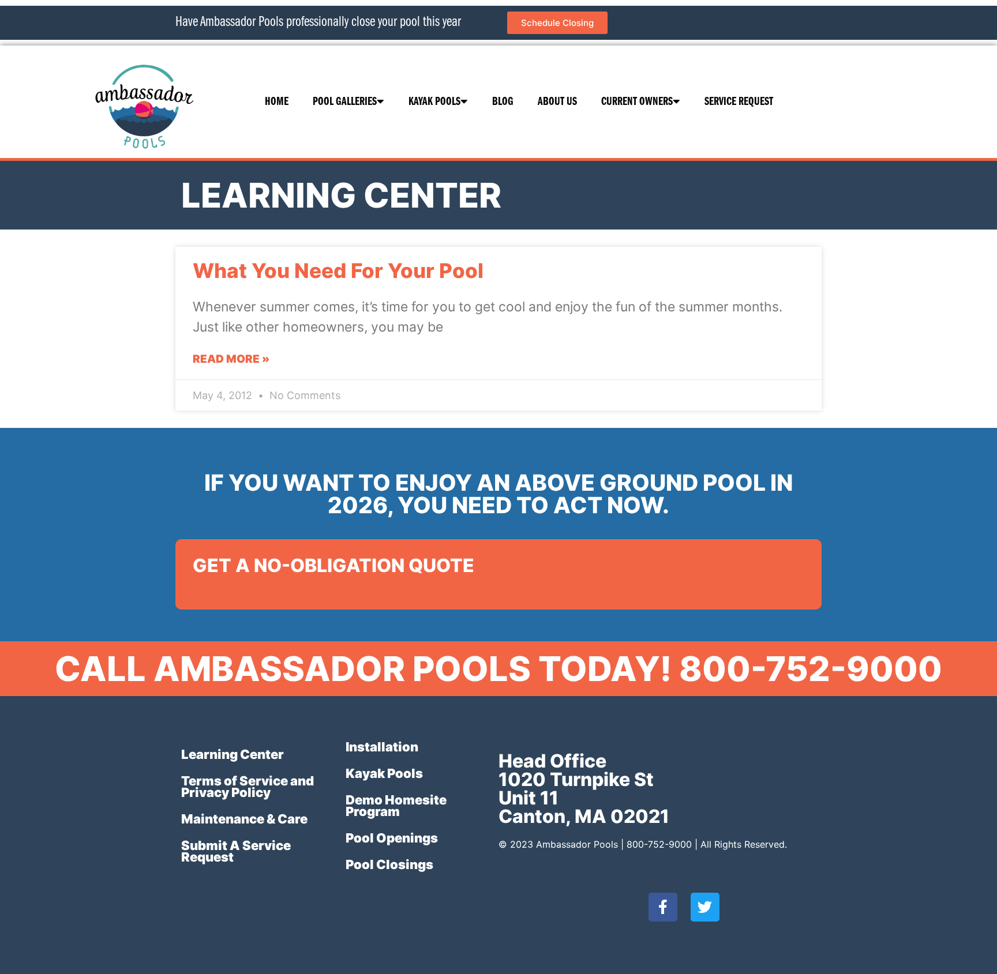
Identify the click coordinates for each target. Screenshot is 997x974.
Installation (382, 746)
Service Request (738, 102)
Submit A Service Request (236, 851)
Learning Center (232, 754)
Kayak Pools (434, 102)
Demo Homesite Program (396, 805)
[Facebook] (663, 907)
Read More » (231, 359)
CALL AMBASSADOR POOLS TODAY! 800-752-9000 (498, 668)
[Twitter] (705, 907)
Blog (503, 102)
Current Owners (637, 102)
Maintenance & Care (244, 818)
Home (276, 102)
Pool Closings (389, 864)
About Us (557, 102)
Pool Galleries (345, 102)
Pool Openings (392, 837)
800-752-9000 (659, 844)
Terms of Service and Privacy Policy (247, 786)
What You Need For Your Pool (338, 270)
